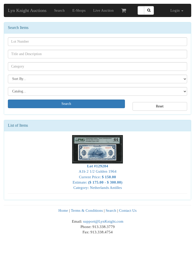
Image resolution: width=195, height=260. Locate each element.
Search (59, 10)
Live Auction (103, 10)
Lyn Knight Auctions (27, 10)
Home (63, 210)
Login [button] (175, 10)
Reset (160, 106)
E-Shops (79, 10)
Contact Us (128, 210)
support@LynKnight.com (103, 221)
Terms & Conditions (87, 210)
